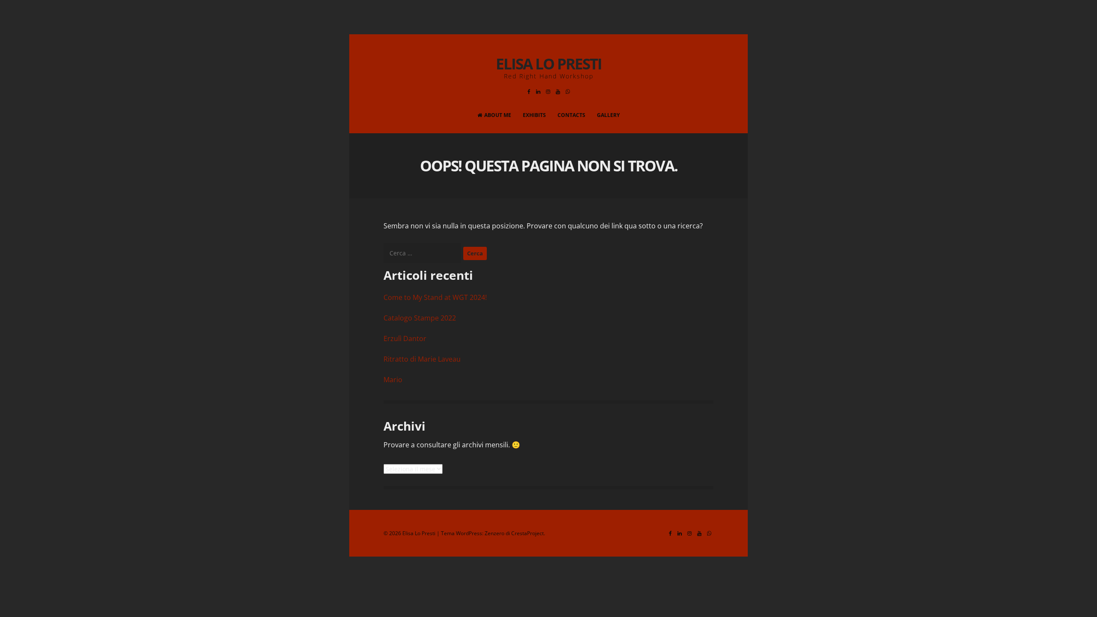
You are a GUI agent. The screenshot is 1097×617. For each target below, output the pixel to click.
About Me (497, 115)
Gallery (608, 115)
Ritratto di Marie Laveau (422, 359)
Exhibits (534, 115)
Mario (393, 379)
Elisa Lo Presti (549, 64)
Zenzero (494, 533)
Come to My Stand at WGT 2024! (435, 297)
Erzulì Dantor (405, 338)
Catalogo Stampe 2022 (420, 318)
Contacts (571, 115)
